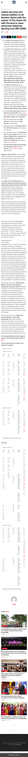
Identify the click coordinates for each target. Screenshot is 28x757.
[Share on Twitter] (8, 37)
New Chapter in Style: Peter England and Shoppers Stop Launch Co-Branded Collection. (12, 675)
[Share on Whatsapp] (14, 37)
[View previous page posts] (13, 725)
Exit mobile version (14, 755)
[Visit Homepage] (14, 2)
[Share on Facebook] (3, 37)
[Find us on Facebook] (13, 747)
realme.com (24, 392)
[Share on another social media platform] (24, 37)
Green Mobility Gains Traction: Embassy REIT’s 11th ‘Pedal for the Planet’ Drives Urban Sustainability (14, 630)
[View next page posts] (15, 725)
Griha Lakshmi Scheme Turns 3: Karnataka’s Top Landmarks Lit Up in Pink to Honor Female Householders (14, 653)
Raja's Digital (18, 744)
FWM (7, 32)
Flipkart (24, 374)
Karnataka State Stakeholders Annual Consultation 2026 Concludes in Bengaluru (13, 697)
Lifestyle (4, 670)
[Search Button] (26, 2)
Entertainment (7, 9)
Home (2, 9)
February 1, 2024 (14, 32)
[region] (13, 218)
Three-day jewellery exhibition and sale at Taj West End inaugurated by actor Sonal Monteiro (14, 717)
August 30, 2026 (9, 634)
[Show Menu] (2, 2)
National (4, 626)
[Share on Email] (19, 37)
